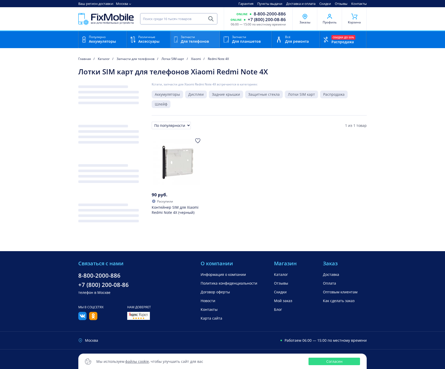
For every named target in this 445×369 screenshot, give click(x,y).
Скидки (325, 3)
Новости (208, 300)
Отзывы (341, 3)
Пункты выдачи (269, 3)
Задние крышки (226, 94)
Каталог (281, 274)
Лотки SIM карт (301, 94)
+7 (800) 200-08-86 (267, 19)
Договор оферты (215, 291)
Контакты (359, 3)
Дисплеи (196, 94)
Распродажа (334, 94)
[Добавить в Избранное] (198, 141)
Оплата (329, 283)
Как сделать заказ (339, 300)
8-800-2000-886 (270, 14)
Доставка (331, 274)
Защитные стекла (264, 94)
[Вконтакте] (82, 318)
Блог (278, 309)
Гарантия (245, 3)
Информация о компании (223, 274)
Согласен (334, 361)
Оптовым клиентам (340, 291)
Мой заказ (283, 300)
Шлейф (161, 104)
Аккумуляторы (167, 94)
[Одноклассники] (93, 318)
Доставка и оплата (300, 3)
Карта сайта (211, 318)
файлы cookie (137, 361)
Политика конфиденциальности (229, 283)
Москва (122, 3)
